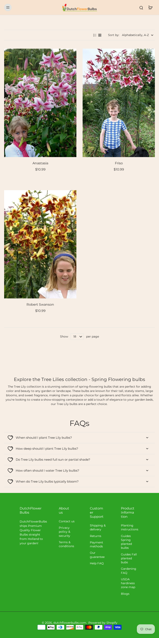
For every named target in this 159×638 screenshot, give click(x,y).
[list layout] (94, 35)
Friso (119, 163)
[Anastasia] (40, 103)
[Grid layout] (99, 35)
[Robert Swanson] (40, 244)
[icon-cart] (150, 7)
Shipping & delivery (98, 527)
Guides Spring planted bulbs (126, 542)
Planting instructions (129, 527)
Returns (95, 536)
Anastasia (40, 163)
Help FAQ (97, 563)
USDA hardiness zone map (128, 583)
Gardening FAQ (128, 570)
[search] (141, 7)
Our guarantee (97, 555)
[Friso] (119, 103)
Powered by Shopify (102, 623)
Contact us (67, 521)
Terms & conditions (66, 544)
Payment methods (96, 544)
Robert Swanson (40, 304)
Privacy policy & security (64, 532)
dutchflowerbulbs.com (69, 623)
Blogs (125, 594)
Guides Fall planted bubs (129, 558)
